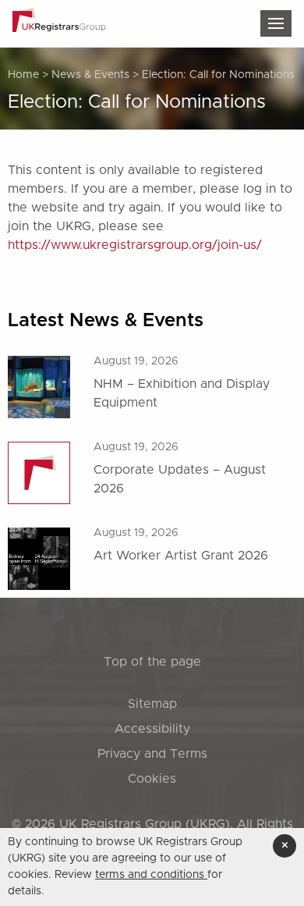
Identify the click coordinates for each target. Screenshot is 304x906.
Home (23, 74)
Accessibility (152, 729)
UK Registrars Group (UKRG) (144, 824)
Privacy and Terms (152, 754)
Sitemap (152, 704)
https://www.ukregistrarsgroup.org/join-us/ (135, 245)
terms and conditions (151, 874)
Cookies (152, 779)
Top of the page (152, 662)
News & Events (90, 74)
